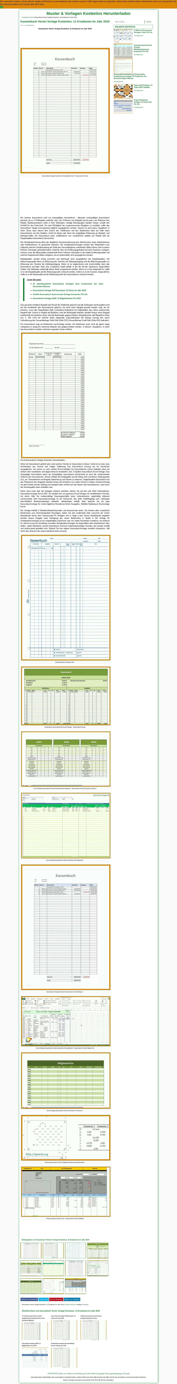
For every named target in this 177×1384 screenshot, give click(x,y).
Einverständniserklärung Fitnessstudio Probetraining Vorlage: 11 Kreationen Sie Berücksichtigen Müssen (130, 76)
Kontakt (127, 1374)
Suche (148, 22)
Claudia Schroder (70, 1304)
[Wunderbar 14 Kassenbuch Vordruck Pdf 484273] (75, 1258)
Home (24, 17)
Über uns (62, 1374)
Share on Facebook (29, 1299)
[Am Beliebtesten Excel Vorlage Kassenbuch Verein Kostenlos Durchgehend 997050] (30, 1276)
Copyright (100, 1374)
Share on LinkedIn (72, 1299)
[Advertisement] (64, 39)
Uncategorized (138, 35)
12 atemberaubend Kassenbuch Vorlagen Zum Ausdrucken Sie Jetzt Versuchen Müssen (33, 1318)
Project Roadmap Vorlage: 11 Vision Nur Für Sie (143, 102)
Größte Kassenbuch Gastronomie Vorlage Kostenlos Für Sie (60, 294)
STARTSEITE (53, 1374)
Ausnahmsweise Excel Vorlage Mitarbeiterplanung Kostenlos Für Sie (143, 48)
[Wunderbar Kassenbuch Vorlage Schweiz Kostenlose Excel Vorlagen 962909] (75, 1276)
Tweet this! (43, 1299)
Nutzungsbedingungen (114, 1374)
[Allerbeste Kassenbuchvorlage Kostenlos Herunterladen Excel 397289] (30, 1258)
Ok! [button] (1, 7)
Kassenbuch (30, 17)
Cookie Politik (90, 1374)
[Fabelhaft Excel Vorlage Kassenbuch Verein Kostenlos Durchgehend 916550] (53, 1276)
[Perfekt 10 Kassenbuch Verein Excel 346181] (75, 1294)
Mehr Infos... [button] (40, 4)
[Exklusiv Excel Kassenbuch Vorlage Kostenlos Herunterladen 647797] (53, 1258)
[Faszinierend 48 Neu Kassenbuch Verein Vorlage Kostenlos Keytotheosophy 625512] (53, 1294)
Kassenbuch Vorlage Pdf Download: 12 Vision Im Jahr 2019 (59, 290)
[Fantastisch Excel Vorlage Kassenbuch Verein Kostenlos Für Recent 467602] (30, 1294)
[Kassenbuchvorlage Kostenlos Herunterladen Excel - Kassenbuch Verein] (65, 173)
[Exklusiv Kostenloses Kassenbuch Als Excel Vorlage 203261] (97, 1258)
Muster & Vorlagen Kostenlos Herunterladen (88, 13)
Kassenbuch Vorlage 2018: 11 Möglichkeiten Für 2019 (57, 298)
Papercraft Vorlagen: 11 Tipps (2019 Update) (143, 86)
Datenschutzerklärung (76, 1374)
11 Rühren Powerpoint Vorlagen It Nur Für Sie (143, 31)
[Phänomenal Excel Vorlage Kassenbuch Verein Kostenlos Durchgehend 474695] (97, 1276)
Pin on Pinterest (56, 1299)
